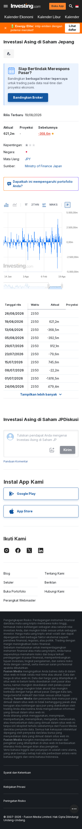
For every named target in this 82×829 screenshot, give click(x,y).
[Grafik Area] (14, 205)
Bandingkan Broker (28, 97)
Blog (6, 573)
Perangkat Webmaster (19, 600)
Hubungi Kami (54, 591)
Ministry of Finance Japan (43, 166)
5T (44, 204)
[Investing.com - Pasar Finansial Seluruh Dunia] (25, 6)
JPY (28, 159)
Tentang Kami (54, 573)
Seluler (8, 582)
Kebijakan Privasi (14, 786)
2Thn (35, 204)
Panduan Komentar (15, 461)
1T (26, 204)
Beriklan (50, 582)
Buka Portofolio (14, 591)
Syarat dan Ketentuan (17, 772)
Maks (53, 204)
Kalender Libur (49, 17)
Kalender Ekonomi (18, 17)
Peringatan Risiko (14, 800)
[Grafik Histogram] (6, 205)
